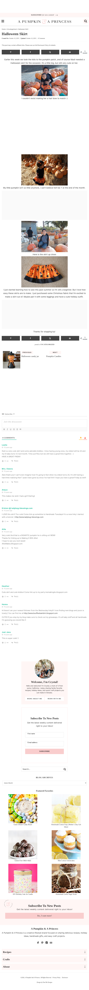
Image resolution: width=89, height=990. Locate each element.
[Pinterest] (42, 942)
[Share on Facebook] (31, 52)
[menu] (3, 21)
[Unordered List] (17, 429)
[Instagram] (46, 942)
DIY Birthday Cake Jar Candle (23, 894)
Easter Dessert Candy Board (23, 824)
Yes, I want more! (44, 916)
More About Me (34, 699)
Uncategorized (12, 29)
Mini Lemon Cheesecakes (66, 861)
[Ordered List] (14, 429)
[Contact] (51, 942)
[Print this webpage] (70, 52)
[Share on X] (50, 52)
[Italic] (7, 429)
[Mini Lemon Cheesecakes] (66, 858)
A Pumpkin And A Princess (44, 21)
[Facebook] (38, 942)
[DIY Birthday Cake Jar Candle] (22, 892)
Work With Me (54, 699)
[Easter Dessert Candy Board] (22, 822)
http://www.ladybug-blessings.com (29, 517)
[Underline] (10, 429)
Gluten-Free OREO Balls (23, 861)
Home (4, 29)
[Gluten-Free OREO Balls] (22, 858)
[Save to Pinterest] (11, 52)
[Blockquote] (20, 429)
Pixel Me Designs (47, 982)
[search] (85, 21)
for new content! (43, 15)
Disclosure (65, 977)
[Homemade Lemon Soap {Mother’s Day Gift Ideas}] (66, 822)
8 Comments (41, 38)
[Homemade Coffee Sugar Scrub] (66, 892)
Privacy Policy (56, 977)
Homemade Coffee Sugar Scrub (66, 894)
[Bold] (4, 429)
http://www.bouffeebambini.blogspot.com (41, 613)
